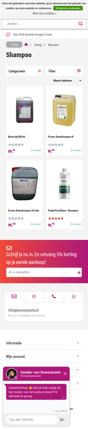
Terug (15, 44)
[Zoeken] (80, 23)
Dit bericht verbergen (68, 8)
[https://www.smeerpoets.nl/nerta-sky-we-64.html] (24, 110)
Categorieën (17, 70)
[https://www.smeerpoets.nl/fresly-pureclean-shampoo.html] (64, 184)
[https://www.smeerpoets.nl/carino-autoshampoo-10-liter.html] (24, 184)
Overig (38, 44)
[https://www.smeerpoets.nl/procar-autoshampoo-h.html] (64, 110)
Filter (52, 70)
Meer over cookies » (44, 13)
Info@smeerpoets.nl (23, 310)
